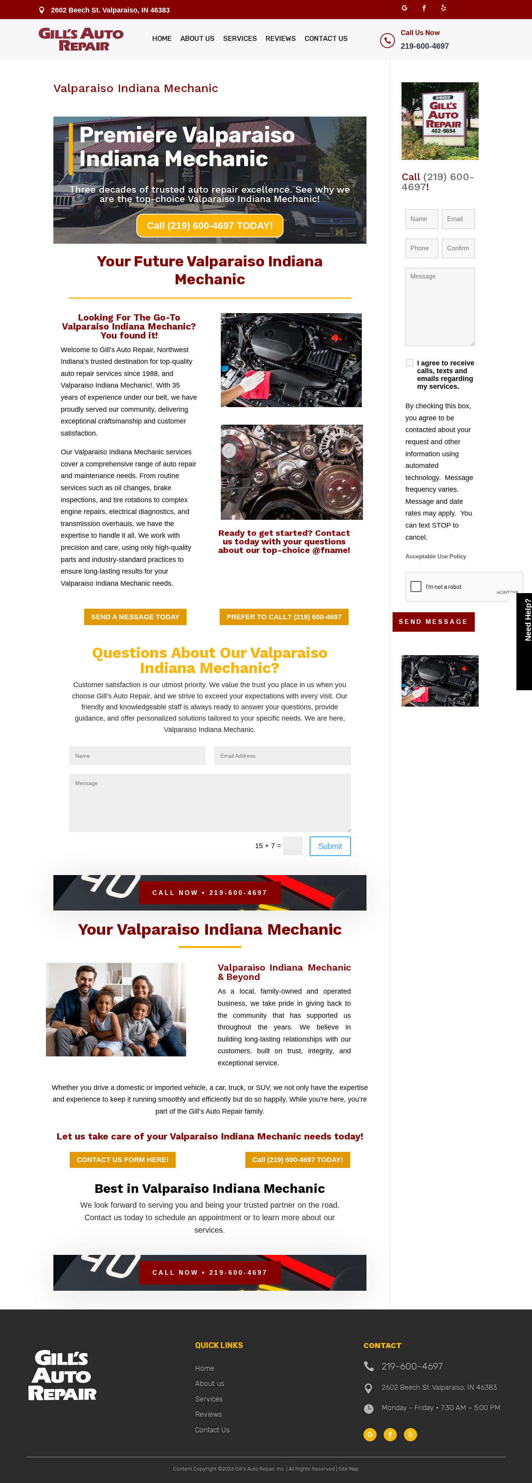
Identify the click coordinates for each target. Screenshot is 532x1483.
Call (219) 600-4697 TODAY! (210, 225)
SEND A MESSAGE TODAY (135, 617)
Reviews (281, 38)
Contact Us (326, 38)
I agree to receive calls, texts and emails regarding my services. (445, 374)
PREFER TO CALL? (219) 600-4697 (284, 617)
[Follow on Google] (404, 8)
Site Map (348, 1469)
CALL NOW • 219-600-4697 (210, 892)
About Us (197, 38)
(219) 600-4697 (438, 182)
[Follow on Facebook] (424, 8)
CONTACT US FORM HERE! (123, 1160)
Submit (330, 846)
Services (240, 38)
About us (209, 1383)
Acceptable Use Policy (435, 556)
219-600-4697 (425, 46)
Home (162, 38)
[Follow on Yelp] (443, 8)
